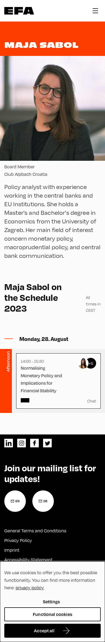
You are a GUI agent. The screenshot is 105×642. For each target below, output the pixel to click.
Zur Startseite (19, 11)
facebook (34, 443)
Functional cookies (52, 614)
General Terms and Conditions (35, 530)
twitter (47, 443)
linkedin (8, 443)
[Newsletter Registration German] (43, 501)
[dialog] (52, 601)
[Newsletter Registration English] (15, 501)
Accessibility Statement (28, 560)
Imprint (11, 550)
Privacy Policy (18, 540)
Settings (51, 601)
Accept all (44, 630)
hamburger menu (95, 10)
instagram (21, 443)
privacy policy (30, 587)
